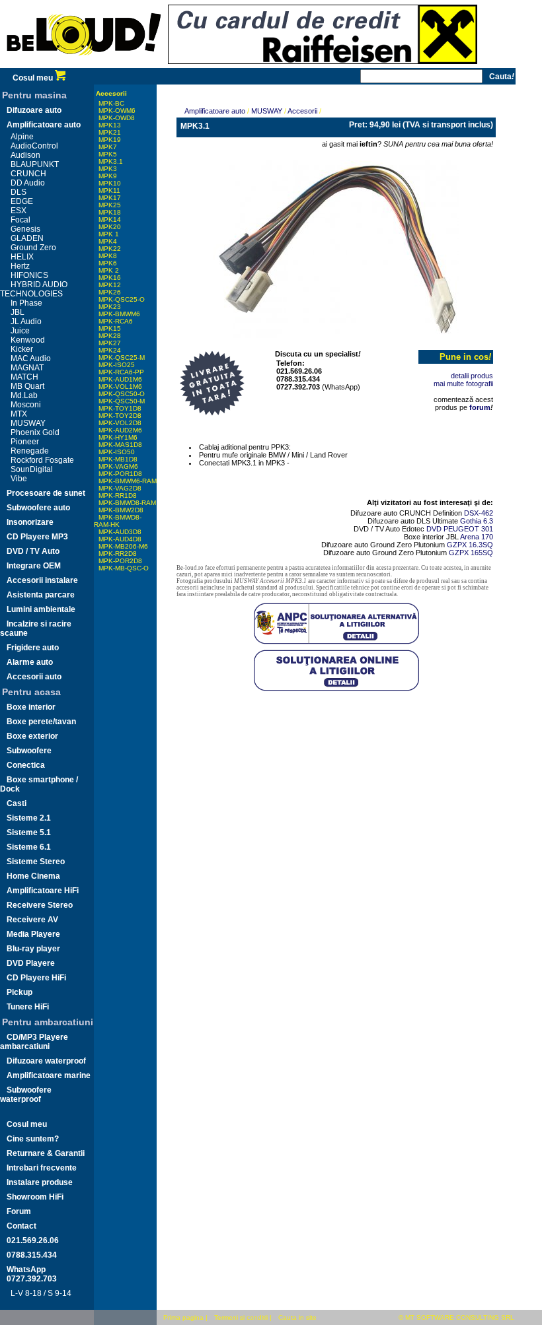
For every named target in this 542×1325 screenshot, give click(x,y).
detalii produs (472, 376)
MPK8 (107, 255)
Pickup (19, 992)
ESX (18, 210)
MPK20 (109, 226)
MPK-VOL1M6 (120, 386)
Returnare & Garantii (46, 1153)
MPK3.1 (110, 161)
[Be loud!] (84, 65)
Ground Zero (33, 247)
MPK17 (109, 197)
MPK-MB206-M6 (123, 546)
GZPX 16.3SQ (470, 545)
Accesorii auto (34, 676)
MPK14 (109, 219)
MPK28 (109, 335)
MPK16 (109, 277)
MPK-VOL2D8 (119, 422)
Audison (25, 155)
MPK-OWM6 (117, 110)
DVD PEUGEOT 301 (459, 529)
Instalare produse (40, 1182)
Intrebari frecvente (42, 1167)
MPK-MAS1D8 (120, 444)
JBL (17, 312)
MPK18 (109, 212)
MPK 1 (108, 234)
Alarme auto (30, 662)
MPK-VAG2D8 (119, 488)
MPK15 (109, 328)
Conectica (26, 765)
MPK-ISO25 (116, 364)
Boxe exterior (32, 736)
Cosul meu (34, 78)
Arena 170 (476, 537)
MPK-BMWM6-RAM (127, 481)
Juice (20, 330)
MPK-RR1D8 (117, 495)
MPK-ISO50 (116, 452)
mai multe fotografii (463, 384)
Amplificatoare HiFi (43, 890)
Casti (16, 803)
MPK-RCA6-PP (121, 372)
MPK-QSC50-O (121, 393)
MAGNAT (27, 367)
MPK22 (109, 248)
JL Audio (26, 321)
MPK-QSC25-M (121, 357)
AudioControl (34, 146)
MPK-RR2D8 (117, 553)
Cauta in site (297, 1317)
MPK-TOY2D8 (119, 415)
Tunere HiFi (28, 1006)
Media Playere (33, 934)
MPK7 (107, 147)
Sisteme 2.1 (29, 818)
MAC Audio (31, 358)
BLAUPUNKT (35, 164)
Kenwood (28, 340)
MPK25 (109, 205)
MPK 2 (108, 270)
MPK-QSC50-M (121, 401)
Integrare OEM (34, 565)
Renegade (30, 451)
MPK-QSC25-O (121, 299)
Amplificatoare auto (44, 124)
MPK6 (107, 263)
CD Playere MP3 (37, 536)
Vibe (19, 478)
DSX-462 (478, 513)
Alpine (22, 136)
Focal (20, 219)
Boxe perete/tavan (41, 721)
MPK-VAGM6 (118, 466)
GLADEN (27, 238)
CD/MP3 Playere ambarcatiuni (34, 1042)
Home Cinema (33, 876)
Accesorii (111, 93)
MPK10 (109, 183)
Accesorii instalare (42, 580)
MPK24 (109, 350)
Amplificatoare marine (49, 1075)
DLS (18, 192)
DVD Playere (31, 963)
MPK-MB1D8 (117, 459)
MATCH (24, 377)
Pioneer (25, 441)
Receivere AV (32, 919)
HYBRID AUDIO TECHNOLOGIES (33, 289)
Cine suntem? (33, 1138)
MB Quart (27, 386)
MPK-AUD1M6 (120, 379)
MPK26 (109, 292)
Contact (21, 1226)
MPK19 (109, 139)
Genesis (25, 229)
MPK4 (107, 241)
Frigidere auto (33, 647)
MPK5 (107, 154)
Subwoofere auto (38, 507)
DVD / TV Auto (33, 551)
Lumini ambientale (41, 609)
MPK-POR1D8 (120, 473)
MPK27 (109, 343)
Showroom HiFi (35, 1197)
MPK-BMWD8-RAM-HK (117, 521)
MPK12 (109, 285)
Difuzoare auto (34, 110)
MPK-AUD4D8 (119, 539)
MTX (19, 414)
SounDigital (32, 469)
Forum (19, 1211)
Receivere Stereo (40, 905)
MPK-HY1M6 (117, 437)
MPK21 (109, 132)
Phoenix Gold (35, 432)
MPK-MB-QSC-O (123, 568)
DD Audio (28, 182)
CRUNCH (28, 173)
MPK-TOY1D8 (119, 408)
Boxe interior (31, 707)
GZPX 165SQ (471, 553)
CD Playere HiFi (36, 977)
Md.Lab (24, 395)
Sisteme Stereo (36, 861)
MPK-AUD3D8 (119, 531)
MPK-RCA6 (115, 321)
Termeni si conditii (241, 1317)
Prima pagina (183, 1317)
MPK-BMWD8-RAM (127, 502)
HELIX (22, 256)
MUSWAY (28, 423)
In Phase (26, 303)
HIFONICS (29, 275)
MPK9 (107, 176)
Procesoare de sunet (46, 493)
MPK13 (109, 125)
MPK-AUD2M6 (120, 430)
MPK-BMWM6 (119, 314)
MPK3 (107, 168)
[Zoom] (336, 246)
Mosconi (26, 404)
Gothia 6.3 (476, 521)
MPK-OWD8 (116, 117)
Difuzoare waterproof (46, 1061)
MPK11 (109, 190)
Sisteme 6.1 (29, 847)
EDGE (22, 201)
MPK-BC (111, 103)
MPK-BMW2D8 (120, 510)
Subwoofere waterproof (26, 1094)
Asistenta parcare (41, 594)
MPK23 (109, 306)
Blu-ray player (33, 948)
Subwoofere (29, 750)
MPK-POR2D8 (120, 560)
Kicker (22, 349)
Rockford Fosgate (42, 460)
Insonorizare (30, 522)
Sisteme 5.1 (29, 832)
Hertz (20, 266)
